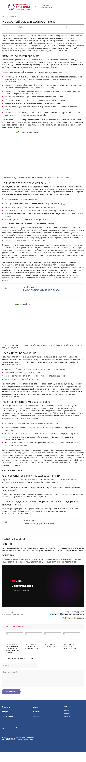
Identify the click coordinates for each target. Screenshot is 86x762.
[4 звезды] (8, 614)
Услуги (5, 711)
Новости (67, 710)
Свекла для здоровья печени (38, 523)
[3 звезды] (6, 614)
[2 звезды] (4, 614)
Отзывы (67, 717)
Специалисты (8, 716)
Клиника (6, 707)
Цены (35, 707)
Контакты (37, 716)
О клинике (68, 707)
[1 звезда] (3, 614)
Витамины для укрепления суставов (32, 647)
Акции (36, 711)
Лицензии (67, 713)
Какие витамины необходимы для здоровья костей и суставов (12, 649)
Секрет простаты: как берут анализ (42, 289)
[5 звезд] (10, 614)
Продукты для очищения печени (69, 647)
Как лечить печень (50, 646)
